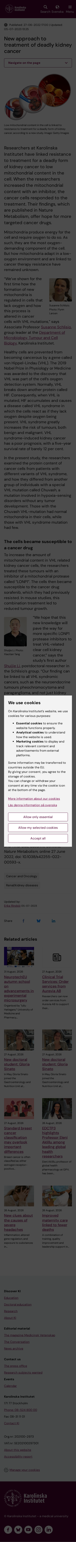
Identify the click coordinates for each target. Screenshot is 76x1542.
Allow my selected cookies (38, 828)
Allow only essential (38, 817)
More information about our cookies (34, 799)
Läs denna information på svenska (32, 805)
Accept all (38, 838)
